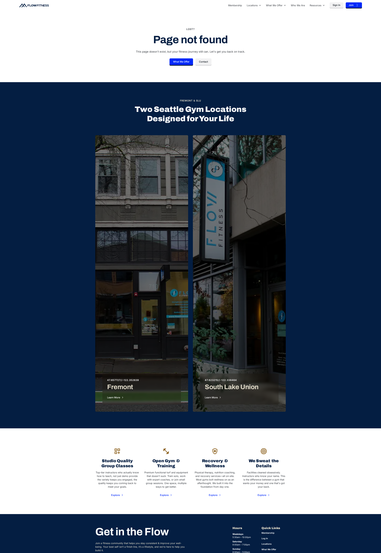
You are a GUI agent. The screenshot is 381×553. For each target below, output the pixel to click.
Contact (203, 61)
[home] (34, 5)
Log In (264, 538)
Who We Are (298, 5)
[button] (254, 5)
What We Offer (181, 61)
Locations (266, 544)
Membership (235, 5)
